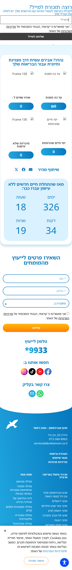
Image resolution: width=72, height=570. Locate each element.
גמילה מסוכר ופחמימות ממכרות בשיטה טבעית (21, 489)
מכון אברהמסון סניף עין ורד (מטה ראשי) (55, 494)
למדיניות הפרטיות (54, 551)
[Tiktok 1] (32, 371)
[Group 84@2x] (32, 393)
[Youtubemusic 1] (40, 371)
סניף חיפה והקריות (56, 525)
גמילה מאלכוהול (22, 523)
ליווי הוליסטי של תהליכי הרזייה (22, 500)
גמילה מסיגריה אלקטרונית (23, 517)
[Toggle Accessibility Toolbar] (64, 562)
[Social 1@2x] (40, 393)
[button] (30, 169)
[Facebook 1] (48, 371)
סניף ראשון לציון (57, 510)
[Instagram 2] (24, 371)
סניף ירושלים (59, 501)
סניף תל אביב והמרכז (55, 515)
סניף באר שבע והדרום (54, 506)
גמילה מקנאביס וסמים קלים (19, 508)
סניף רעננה (60, 520)
